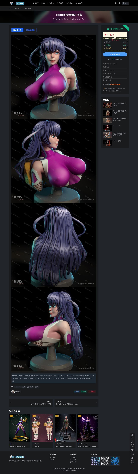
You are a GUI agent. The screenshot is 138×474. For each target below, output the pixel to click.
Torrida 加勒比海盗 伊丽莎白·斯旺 (119, 134)
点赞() (92, 391)
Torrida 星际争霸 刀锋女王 (119, 104)
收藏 (84, 391)
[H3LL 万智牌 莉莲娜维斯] (87, 428)
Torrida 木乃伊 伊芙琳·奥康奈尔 (119, 119)
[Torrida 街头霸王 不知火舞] (107, 113)
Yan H (13, 444)
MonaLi (18, 392)
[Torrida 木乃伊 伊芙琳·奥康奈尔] (107, 120)
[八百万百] (42, 428)
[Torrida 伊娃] (107, 143)
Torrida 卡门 (117, 126)
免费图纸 (69, 3)
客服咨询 (73, 460)
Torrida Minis (23, 8)
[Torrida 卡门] (107, 128)
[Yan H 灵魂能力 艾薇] (19, 428)
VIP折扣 (116, 40)
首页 (37, 3)
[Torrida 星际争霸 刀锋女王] (107, 105)
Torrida (17, 387)
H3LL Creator (61, 444)
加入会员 (79, 3)
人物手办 (50, 3)
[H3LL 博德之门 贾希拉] (65, 428)
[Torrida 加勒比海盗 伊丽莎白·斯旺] (107, 135)
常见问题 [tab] (31, 30)
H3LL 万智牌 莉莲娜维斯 (87, 446)
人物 (23, 387)
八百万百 (36, 446)
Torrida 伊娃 (117, 141)
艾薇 (36, 387)
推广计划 (73, 462)
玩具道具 (60, 3)
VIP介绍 (73, 457)
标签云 (52, 460)
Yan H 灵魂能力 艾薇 (17, 446)
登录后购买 (116, 54)
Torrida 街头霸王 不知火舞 (119, 112)
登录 (126, 3)
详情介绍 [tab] (18, 30)
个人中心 (53, 457)
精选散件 (36, 444)
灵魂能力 (30, 387)
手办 (15, 8)
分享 (77, 391)
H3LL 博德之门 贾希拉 (64, 446)
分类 (43, 3)
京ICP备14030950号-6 (69, 470)
